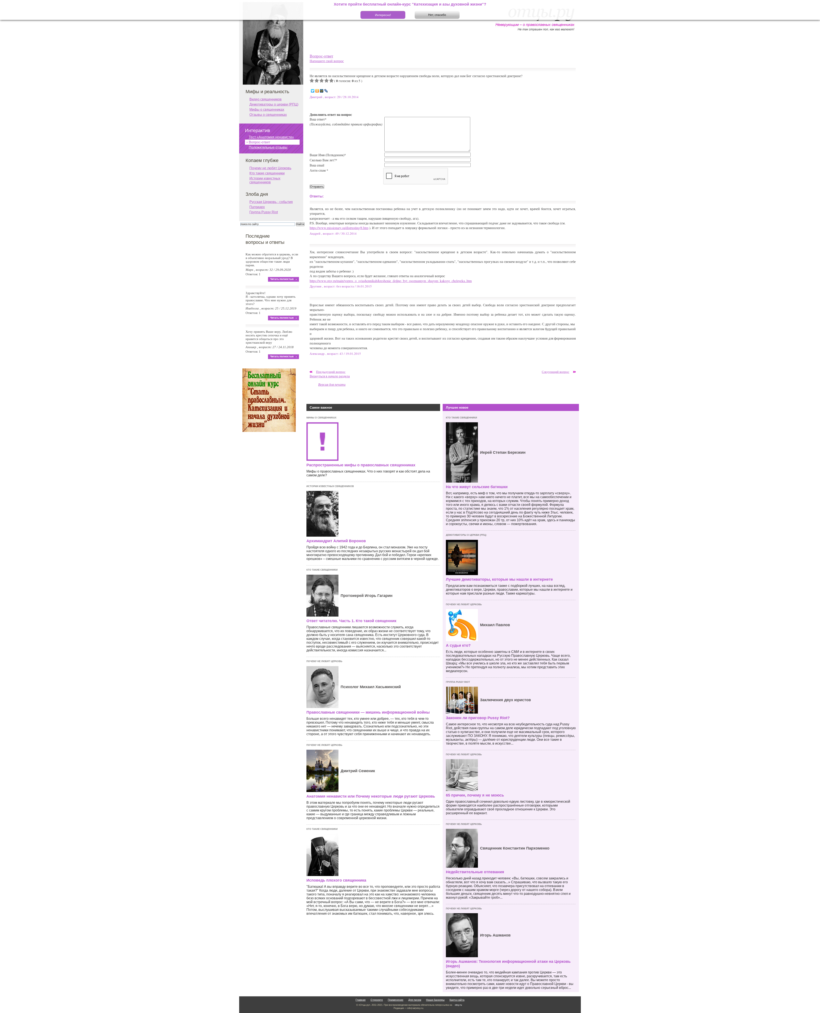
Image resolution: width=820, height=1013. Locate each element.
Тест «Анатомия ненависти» (271, 137)
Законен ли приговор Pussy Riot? (478, 718)
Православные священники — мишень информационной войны (368, 712)
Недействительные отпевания (475, 872)
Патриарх (257, 207)
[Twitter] (312, 91)
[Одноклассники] (317, 91)
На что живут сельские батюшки (477, 487)
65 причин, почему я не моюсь (475, 795)
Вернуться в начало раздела (330, 376)
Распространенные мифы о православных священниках (360, 465)
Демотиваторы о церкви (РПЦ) (466, 535)
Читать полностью (282, 279)
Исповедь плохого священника (336, 880)
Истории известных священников (330, 486)
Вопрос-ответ (321, 56)
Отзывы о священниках (268, 114)
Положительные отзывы (268, 147)
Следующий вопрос (555, 372)
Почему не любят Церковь (324, 661)
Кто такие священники (322, 569)
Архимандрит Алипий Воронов (336, 541)
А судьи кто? (458, 645)
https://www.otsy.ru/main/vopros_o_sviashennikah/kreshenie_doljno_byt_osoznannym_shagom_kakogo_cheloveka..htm (391, 280)
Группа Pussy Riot (458, 682)
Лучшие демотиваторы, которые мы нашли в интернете (499, 579)
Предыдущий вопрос (331, 372)
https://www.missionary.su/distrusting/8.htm (339, 227)
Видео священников (265, 99)
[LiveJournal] (326, 91)
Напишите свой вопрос (327, 61)
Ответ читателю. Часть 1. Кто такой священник (351, 621)
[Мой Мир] (321, 91)
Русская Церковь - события (271, 202)
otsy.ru (458, 1005)
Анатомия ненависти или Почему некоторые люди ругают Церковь (370, 796)
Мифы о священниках (321, 417)
